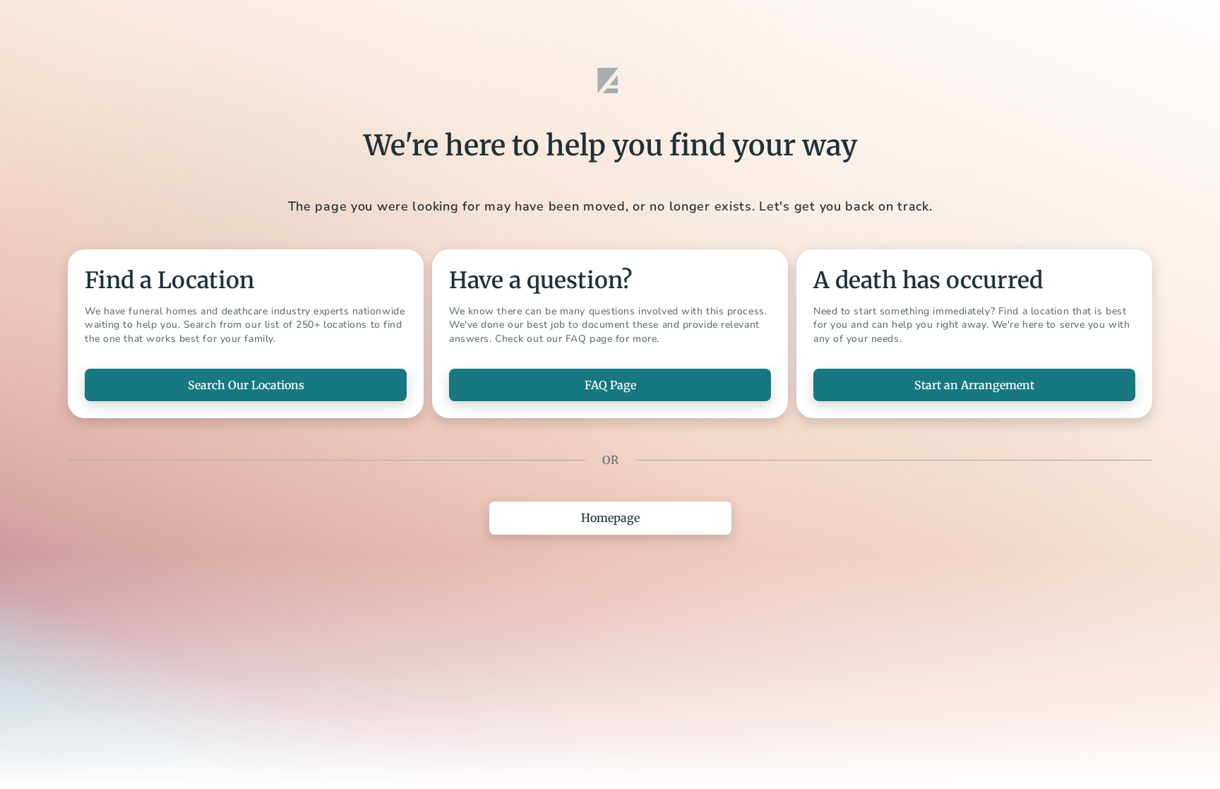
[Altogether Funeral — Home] (610, 80)
